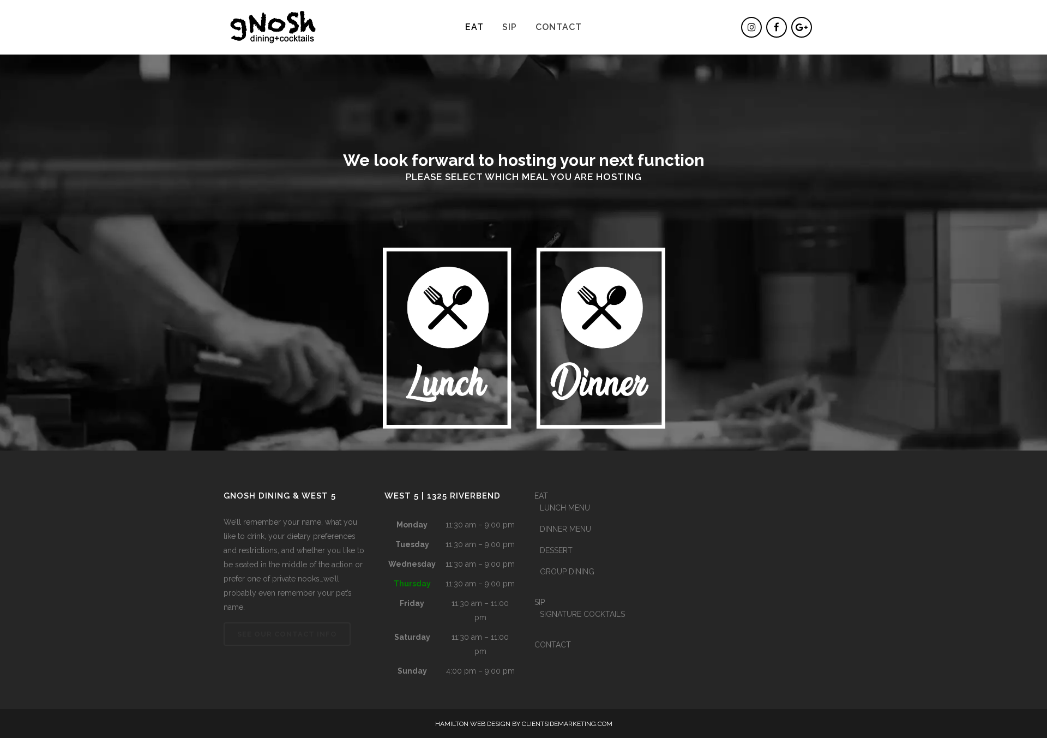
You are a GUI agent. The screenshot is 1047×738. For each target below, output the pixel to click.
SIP (539, 602)
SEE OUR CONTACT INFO (287, 634)
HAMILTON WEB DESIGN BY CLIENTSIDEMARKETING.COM (523, 724)
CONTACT (552, 644)
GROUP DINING (567, 571)
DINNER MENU (565, 529)
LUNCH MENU (565, 507)
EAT (541, 495)
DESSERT (556, 550)
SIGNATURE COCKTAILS (582, 614)
